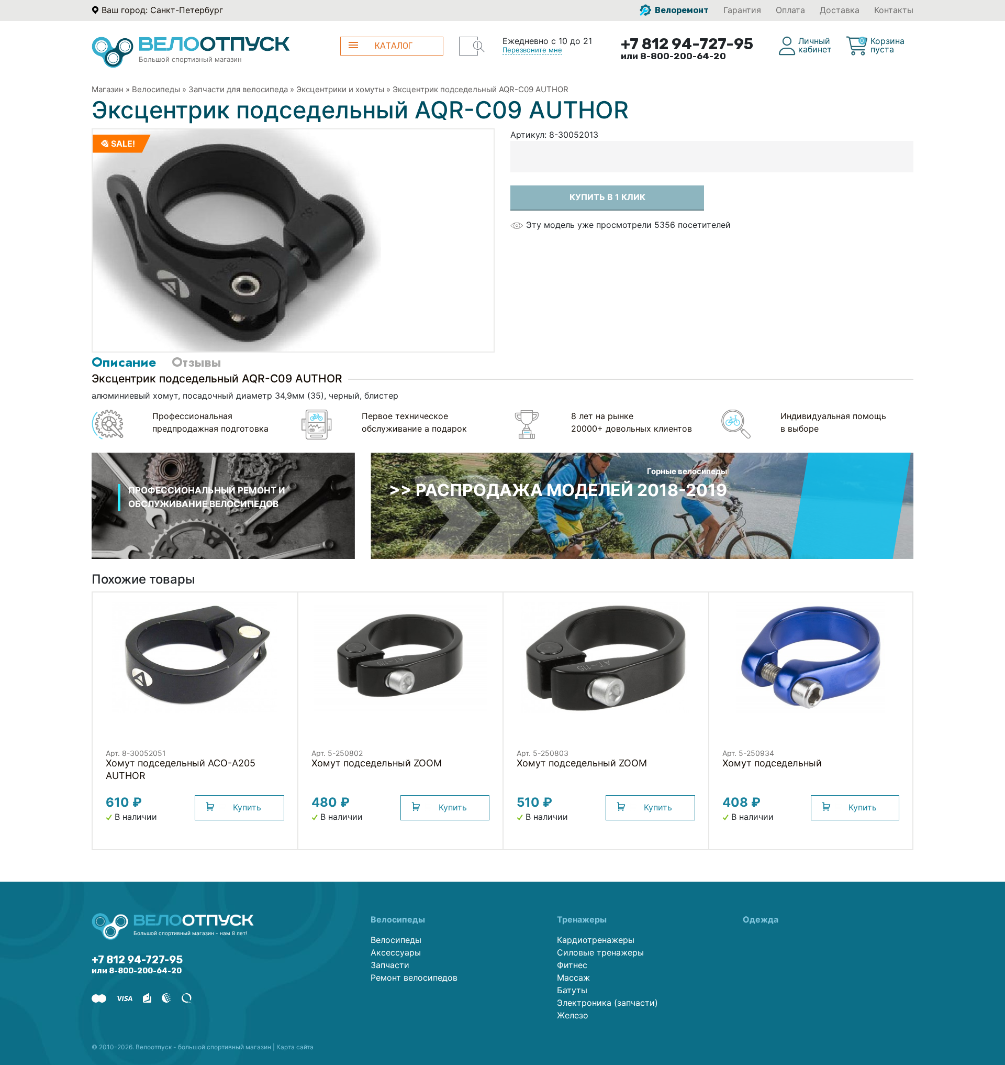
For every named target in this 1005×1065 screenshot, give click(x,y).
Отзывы (196, 362)
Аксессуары (396, 952)
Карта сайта (295, 1047)
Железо (572, 1015)
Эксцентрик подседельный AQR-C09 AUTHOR (480, 89)
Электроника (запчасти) (607, 1002)
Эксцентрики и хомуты (340, 89)
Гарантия (742, 10)
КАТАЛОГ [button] (393, 46)
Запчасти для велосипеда (238, 89)
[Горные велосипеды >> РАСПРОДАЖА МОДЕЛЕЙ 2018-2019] (642, 505)
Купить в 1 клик (607, 197)
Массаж (573, 977)
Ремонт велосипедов (414, 977)
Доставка (839, 10)
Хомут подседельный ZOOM (376, 762)
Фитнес (572, 965)
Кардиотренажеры (595, 940)
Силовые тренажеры (600, 952)
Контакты (893, 10)
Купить (247, 807)
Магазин (108, 89)
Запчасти (390, 965)
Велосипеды (156, 89)
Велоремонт (681, 10)
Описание (124, 362)
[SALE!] (237, 239)
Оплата (790, 10)
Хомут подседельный (772, 762)
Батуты (572, 990)
